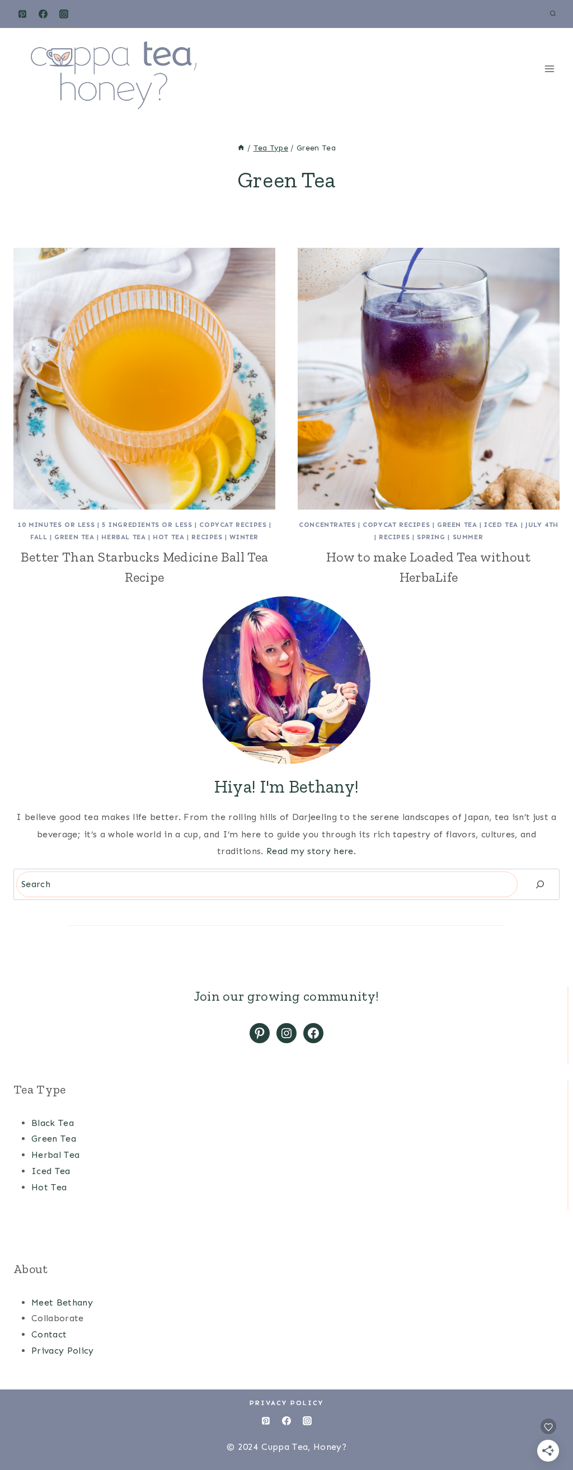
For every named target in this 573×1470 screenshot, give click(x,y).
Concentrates (327, 525)
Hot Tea (168, 537)
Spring (431, 537)
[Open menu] (549, 68)
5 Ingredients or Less (147, 525)
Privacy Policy (62, 1350)
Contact (49, 1334)
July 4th (541, 525)
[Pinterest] (22, 14)
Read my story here (310, 851)
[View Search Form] (553, 14)
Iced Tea (501, 525)
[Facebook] (43, 14)
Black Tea (52, 1123)
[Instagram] (64, 14)
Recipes (206, 537)
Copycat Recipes (232, 525)
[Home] (241, 148)
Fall (38, 537)
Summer (468, 537)
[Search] (540, 884)
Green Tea (74, 537)
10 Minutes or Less (56, 525)
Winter (244, 537)
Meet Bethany (62, 1302)
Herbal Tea (123, 537)
